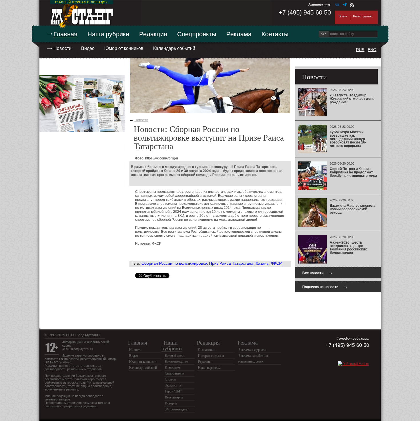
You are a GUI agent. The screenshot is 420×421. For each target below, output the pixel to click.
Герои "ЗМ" (173, 391)
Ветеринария (174, 397)
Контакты (275, 34)
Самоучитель (174, 373)
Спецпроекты (196, 34)
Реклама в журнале (252, 350)
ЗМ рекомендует (177, 409)
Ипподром (172, 367)
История (171, 403)
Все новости (317, 272)
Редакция (153, 34)
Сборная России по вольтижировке (174, 263)
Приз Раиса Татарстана (231, 263)
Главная (65, 34)
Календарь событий (174, 48)
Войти (343, 16)
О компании (206, 350)
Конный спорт (175, 355)
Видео (88, 48)
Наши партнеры (209, 368)
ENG (372, 49)
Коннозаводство (176, 361)
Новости (62, 48)
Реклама (238, 34)
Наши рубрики (108, 34)
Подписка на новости (325, 286)
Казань (262, 263)
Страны (170, 379)
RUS (360, 49)
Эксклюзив (173, 385)
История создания (211, 356)
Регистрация (362, 16)
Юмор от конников (123, 48)
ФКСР (276, 263)
